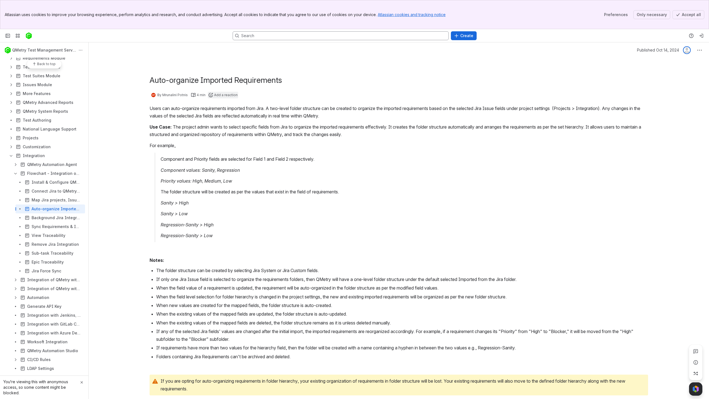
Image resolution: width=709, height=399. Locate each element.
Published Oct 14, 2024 (658, 50)
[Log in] (701, 35)
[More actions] (80, 50)
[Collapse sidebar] (7, 35)
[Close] (81, 382)
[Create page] (695, 373)
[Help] (691, 35)
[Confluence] (28, 35)
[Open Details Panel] (695, 362)
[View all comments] (695, 351)
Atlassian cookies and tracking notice (412, 14)
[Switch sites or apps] (17, 35)
